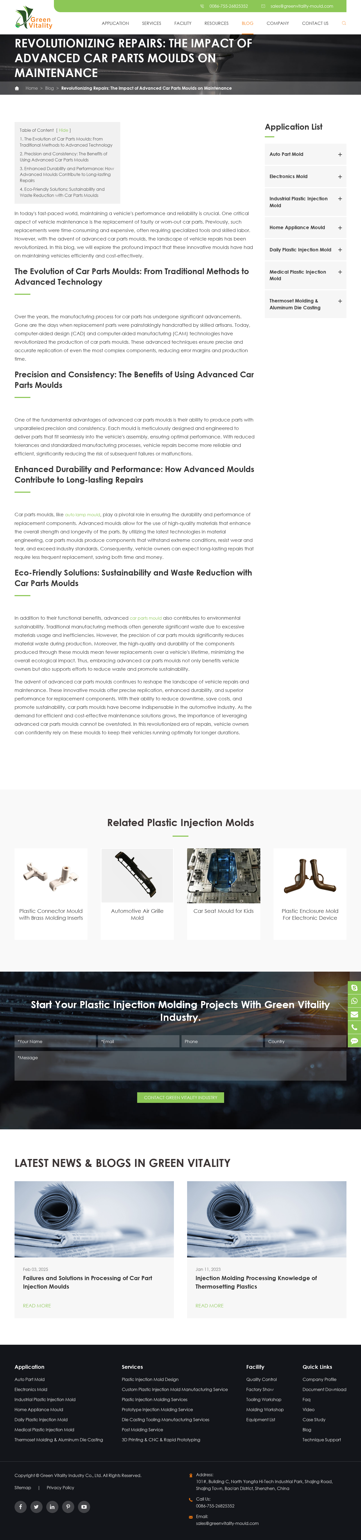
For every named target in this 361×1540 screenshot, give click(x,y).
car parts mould (146, 618)
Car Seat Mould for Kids (223, 911)
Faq (307, 1399)
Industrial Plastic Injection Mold (45, 1399)
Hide (63, 130)
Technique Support (322, 1439)
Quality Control (261, 1379)
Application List (293, 126)
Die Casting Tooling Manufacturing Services (165, 1419)
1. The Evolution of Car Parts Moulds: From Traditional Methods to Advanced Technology (66, 142)
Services (151, 23)
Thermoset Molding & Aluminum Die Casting (59, 1439)
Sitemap (23, 1487)
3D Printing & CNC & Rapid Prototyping (161, 1439)
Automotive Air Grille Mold (137, 914)
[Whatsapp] (354, 1000)
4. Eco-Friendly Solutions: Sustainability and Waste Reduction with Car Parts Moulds (62, 192)
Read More (37, 1305)
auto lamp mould (82, 514)
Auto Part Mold (286, 154)
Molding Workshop (265, 1409)
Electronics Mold (289, 176)
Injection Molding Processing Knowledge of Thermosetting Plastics (256, 1282)
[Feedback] (354, 1040)
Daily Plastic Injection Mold (300, 250)
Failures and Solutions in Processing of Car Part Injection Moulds (87, 1282)
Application (115, 23)
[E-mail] (354, 1014)
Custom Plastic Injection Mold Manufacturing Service (175, 1389)
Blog (247, 23)
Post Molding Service (142, 1429)
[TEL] (354, 1027)
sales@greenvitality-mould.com (302, 6)
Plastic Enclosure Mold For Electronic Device (310, 914)
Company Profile (319, 1379)
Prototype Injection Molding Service (157, 1409)
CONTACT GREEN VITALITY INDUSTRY (180, 1097)
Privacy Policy (60, 1487)
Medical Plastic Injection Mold (44, 1429)
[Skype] (354, 987)
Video (308, 1409)
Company (278, 23)
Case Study (314, 1419)
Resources (217, 23)
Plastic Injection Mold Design (150, 1379)
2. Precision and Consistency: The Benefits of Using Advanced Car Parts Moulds (63, 156)
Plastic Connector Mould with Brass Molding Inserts (51, 914)
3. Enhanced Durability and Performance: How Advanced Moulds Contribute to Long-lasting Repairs (67, 174)
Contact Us (315, 23)
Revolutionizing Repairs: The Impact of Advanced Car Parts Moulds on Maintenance (146, 87)
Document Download (324, 1389)
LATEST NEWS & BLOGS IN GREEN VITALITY (123, 1162)
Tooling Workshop (263, 1399)
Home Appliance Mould (297, 227)
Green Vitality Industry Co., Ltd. (71, 1475)
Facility (182, 23)
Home (32, 88)
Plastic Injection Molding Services (154, 1399)
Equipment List (260, 1419)
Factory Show (260, 1389)
